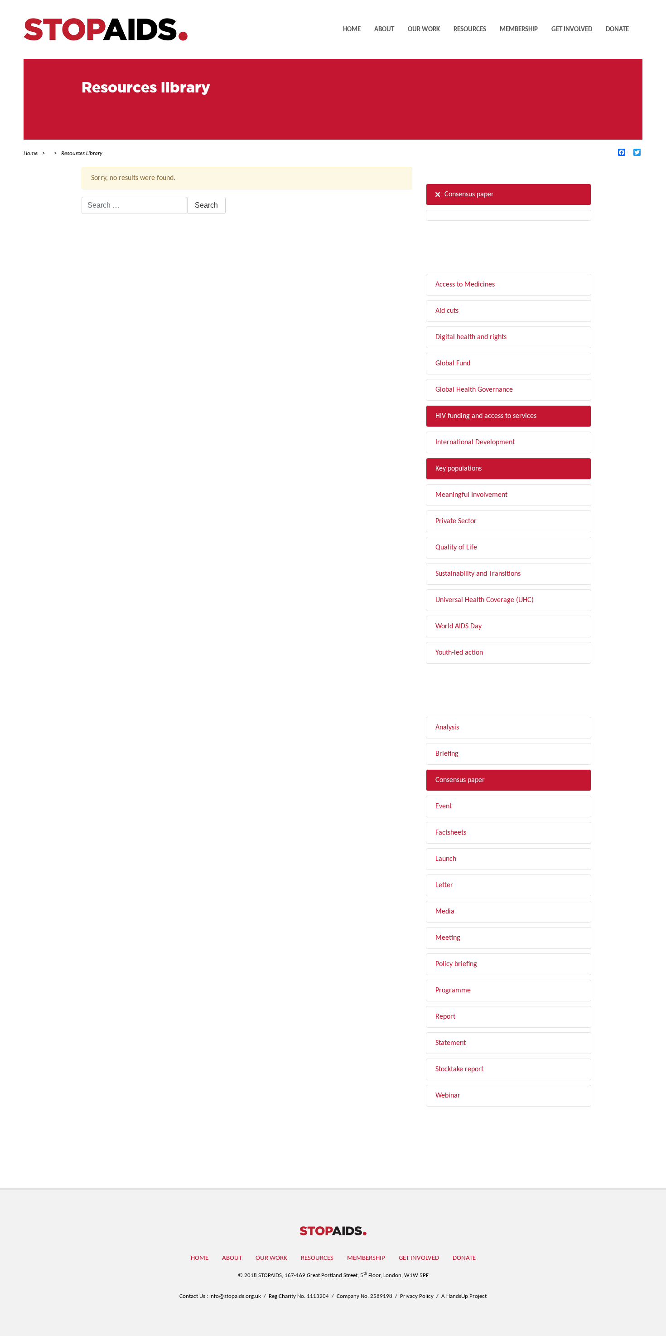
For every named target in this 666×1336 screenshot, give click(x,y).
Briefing (446, 754)
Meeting (447, 938)
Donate (617, 29)
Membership (519, 29)
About (384, 29)
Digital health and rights (471, 337)
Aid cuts (446, 311)
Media (444, 911)
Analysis (447, 727)
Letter (444, 885)
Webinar (447, 1095)
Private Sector (456, 521)
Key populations (458, 468)
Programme (453, 990)
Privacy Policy (417, 1296)
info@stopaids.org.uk (235, 1296)
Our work (424, 29)
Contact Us (192, 1296)
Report (445, 1016)
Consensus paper (469, 194)
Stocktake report (459, 1069)
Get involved (571, 29)
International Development (475, 442)
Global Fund (452, 363)
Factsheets (450, 832)
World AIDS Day (458, 626)
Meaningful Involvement (471, 495)
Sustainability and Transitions (478, 574)
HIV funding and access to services (485, 416)
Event (443, 806)
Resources (470, 29)
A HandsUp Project (464, 1296)
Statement (450, 1043)
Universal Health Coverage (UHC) (484, 600)
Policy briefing (456, 964)
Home (352, 29)
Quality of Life (456, 547)
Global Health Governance (474, 390)
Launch (445, 859)
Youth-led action (459, 652)
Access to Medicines (465, 284)
